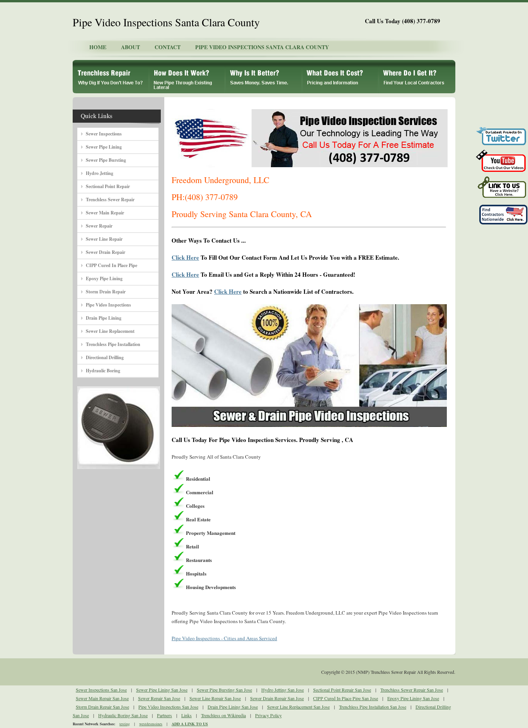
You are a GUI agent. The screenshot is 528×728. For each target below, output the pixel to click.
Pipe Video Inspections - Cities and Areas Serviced (224, 638)
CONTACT (168, 47)
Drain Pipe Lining (103, 318)
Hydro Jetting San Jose (282, 690)
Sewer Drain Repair (105, 252)
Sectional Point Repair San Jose (342, 690)
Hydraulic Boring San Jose (123, 715)
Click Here (185, 257)
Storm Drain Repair (106, 291)
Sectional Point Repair (108, 186)
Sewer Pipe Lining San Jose (161, 690)
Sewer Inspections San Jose (101, 690)
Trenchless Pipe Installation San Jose (372, 707)
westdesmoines (150, 723)
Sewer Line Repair (104, 239)
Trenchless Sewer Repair (110, 199)
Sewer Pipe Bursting (106, 160)
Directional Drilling (105, 357)
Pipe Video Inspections (108, 304)
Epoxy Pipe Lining (104, 278)
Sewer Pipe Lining (104, 147)
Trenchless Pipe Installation (113, 344)
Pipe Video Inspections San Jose (168, 707)
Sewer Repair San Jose (159, 698)
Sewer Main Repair (105, 212)
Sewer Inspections (104, 133)
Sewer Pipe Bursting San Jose (224, 690)
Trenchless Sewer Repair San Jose (411, 690)
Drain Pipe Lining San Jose (233, 707)
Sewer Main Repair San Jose (102, 698)
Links (186, 715)
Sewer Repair (99, 226)
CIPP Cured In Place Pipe (111, 265)
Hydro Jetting (99, 173)
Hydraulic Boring (103, 370)
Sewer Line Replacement (110, 331)
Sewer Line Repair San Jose (215, 698)
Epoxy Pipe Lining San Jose (413, 698)
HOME (97, 47)
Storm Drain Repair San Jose (102, 707)
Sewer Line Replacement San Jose (298, 707)
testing (124, 723)
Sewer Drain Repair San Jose (277, 698)
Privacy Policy (268, 715)
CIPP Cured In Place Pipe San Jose (345, 698)
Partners (164, 715)
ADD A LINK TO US (190, 723)
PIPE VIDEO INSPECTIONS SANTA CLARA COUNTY (262, 47)
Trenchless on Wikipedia (223, 715)
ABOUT (130, 47)
